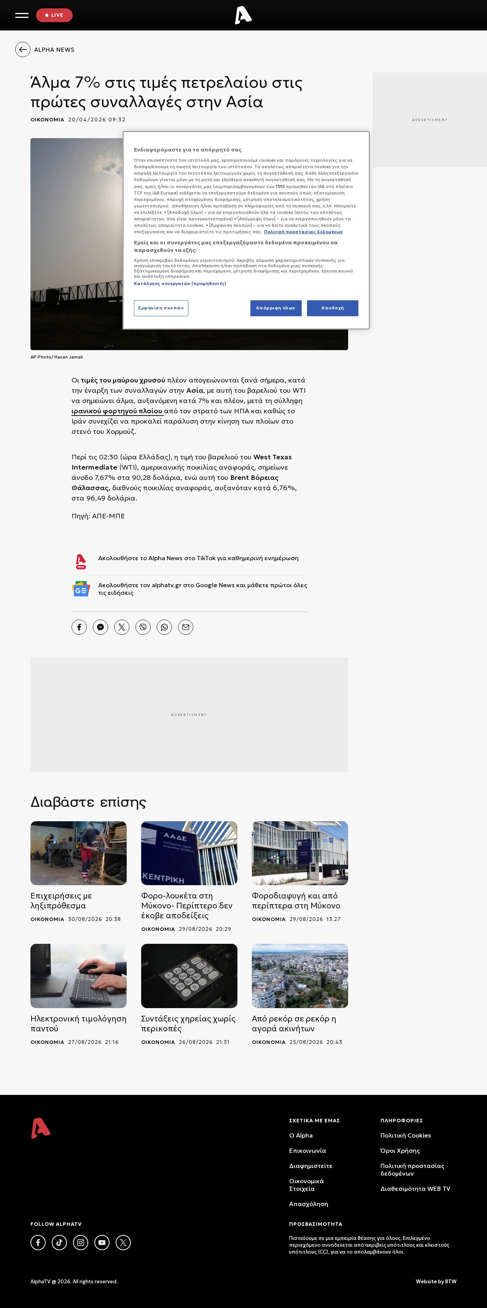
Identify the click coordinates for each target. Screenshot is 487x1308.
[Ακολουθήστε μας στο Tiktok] (59, 1242)
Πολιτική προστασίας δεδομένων (412, 1169)
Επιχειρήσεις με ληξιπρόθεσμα (61, 901)
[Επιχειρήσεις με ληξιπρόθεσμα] (78, 853)
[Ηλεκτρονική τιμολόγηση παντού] (78, 976)
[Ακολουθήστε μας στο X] (123, 1242)
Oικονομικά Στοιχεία (306, 1184)
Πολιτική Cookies (405, 1135)
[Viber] (143, 627)
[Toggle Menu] (22, 15)
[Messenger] (100, 627)
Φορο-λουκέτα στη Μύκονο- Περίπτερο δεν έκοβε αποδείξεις (186, 906)
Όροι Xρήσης (400, 1150)
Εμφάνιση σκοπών (161, 308)
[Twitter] (121, 627)
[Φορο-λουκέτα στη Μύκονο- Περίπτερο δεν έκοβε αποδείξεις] (189, 853)
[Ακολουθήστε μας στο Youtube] (102, 1242)
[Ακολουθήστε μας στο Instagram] (80, 1242)
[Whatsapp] (164, 627)
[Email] (185, 627)
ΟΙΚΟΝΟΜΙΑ (47, 119)
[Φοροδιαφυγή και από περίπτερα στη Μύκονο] (300, 853)
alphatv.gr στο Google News (193, 585)
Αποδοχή (332, 308)
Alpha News (165, 558)
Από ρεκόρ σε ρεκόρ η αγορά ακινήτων (294, 1024)
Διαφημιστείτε (311, 1165)
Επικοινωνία (307, 1150)
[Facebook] (79, 627)
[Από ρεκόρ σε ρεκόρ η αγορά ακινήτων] (300, 976)
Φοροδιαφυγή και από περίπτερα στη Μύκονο (296, 901)
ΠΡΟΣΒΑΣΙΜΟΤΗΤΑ (315, 1224)
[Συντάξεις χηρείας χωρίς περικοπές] (189, 976)
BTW (451, 1281)
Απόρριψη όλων (275, 308)
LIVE (57, 15)
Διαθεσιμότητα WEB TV (415, 1188)
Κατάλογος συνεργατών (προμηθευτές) (180, 283)
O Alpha (301, 1135)
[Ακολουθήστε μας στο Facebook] (38, 1242)
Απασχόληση (308, 1204)
